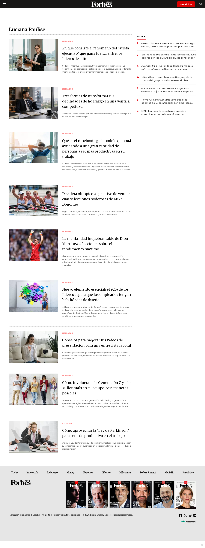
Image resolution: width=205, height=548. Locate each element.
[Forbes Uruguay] (102, 4)
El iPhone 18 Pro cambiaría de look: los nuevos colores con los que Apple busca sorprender (169, 56)
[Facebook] (180, 515)
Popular (141, 36)
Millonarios (125, 472)
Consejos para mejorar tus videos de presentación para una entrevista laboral (96, 342)
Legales (36, 515)
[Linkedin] (194, 515)
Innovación (32, 472)
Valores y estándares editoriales (66, 515)
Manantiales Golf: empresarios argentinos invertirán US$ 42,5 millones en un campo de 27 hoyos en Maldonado (167, 90)
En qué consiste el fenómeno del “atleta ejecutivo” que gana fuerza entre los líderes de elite (95, 53)
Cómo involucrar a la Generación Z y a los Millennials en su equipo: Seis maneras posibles (97, 388)
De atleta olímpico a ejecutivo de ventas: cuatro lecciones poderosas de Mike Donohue (96, 199)
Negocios (88, 472)
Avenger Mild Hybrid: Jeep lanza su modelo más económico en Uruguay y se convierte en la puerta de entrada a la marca (168, 67)
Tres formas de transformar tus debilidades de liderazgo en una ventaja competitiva (96, 101)
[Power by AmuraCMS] (188, 521)
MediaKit (169, 472)
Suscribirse (186, 4)
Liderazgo (52, 472)
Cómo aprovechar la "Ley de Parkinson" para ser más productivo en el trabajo (95, 433)
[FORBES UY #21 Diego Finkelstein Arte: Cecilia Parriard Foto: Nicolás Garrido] (142, 495)
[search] (200, 4)
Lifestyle (106, 472)
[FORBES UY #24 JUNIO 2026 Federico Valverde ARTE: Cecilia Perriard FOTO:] (76, 495)
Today (14, 472)
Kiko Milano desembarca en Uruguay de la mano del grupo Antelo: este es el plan (167, 79)
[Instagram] (190, 515)
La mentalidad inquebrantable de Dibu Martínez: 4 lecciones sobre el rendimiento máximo (95, 244)
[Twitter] (185, 515)
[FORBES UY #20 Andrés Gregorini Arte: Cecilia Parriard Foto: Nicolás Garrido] (164, 495)
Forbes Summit (148, 472)
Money (70, 472)
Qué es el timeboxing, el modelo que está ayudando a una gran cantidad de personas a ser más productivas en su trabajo (96, 149)
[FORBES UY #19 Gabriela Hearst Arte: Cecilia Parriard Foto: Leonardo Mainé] (185, 495)
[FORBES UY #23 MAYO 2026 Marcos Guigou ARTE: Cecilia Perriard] (98, 495)
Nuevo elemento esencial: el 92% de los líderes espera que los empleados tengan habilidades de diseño (96, 295)
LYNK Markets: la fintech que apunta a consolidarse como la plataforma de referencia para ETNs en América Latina (164, 113)
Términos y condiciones (20, 515)
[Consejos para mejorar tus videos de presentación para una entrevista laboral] (33, 347)
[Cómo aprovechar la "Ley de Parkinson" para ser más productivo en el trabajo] (33, 437)
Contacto (46, 515)
